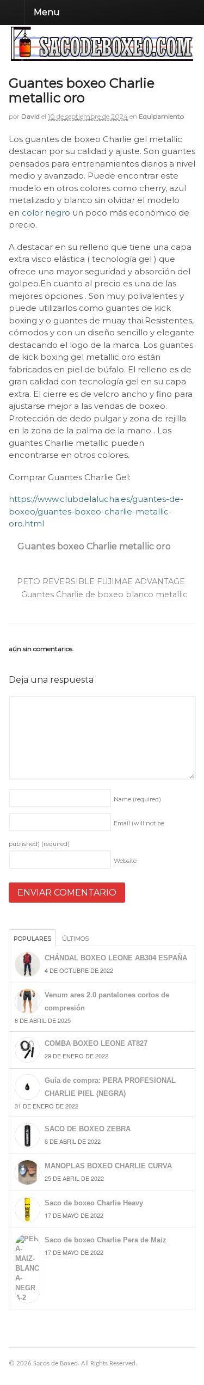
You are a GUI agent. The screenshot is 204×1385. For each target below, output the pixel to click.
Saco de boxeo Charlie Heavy (94, 1203)
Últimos (75, 938)
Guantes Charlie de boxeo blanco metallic (105, 594)
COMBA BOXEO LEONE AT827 (96, 1043)
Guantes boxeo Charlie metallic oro (94, 546)
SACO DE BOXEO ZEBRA (88, 1129)
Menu (47, 12)
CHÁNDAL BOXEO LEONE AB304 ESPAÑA (116, 958)
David (30, 116)
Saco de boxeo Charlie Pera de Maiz (105, 1240)
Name (137, 799)
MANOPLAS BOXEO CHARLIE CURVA (108, 1166)
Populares (32, 938)
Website (125, 861)
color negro (46, 212)
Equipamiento (161, 116)
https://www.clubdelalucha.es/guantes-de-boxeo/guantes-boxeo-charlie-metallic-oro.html (96, 511)
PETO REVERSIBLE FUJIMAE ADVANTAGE (100, 581)
